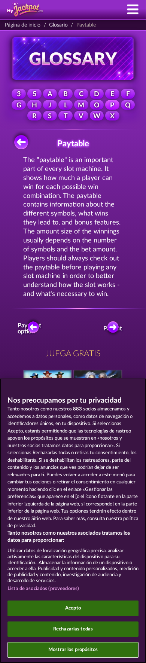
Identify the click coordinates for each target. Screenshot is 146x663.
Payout (113, 329)
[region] (73, 520)
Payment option (31, 328)
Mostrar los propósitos (73, 649)
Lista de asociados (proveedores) (43, 588)
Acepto (73, 608)
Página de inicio (22, 25)
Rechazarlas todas (73, 629)
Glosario (58, 25)
